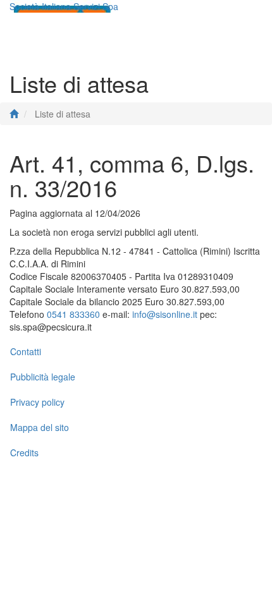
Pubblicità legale (42, 376)
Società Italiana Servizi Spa (63, 6)
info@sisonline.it (164, 314)
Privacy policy (37, 402)
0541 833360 (73, 314)
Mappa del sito (39, 427)
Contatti (25, 351)
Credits (24, 452)
